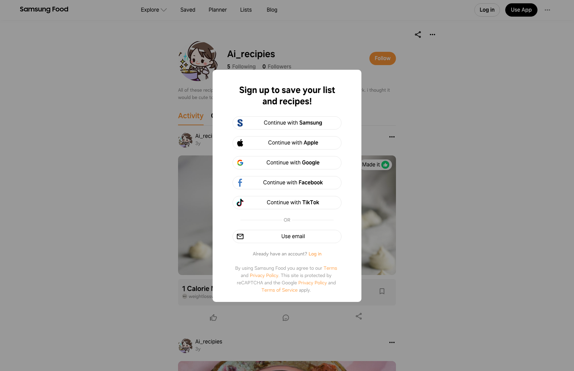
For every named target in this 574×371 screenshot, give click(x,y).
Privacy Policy (264, 275)
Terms (330, 268)
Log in (315, 254)
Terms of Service (279, 290)
